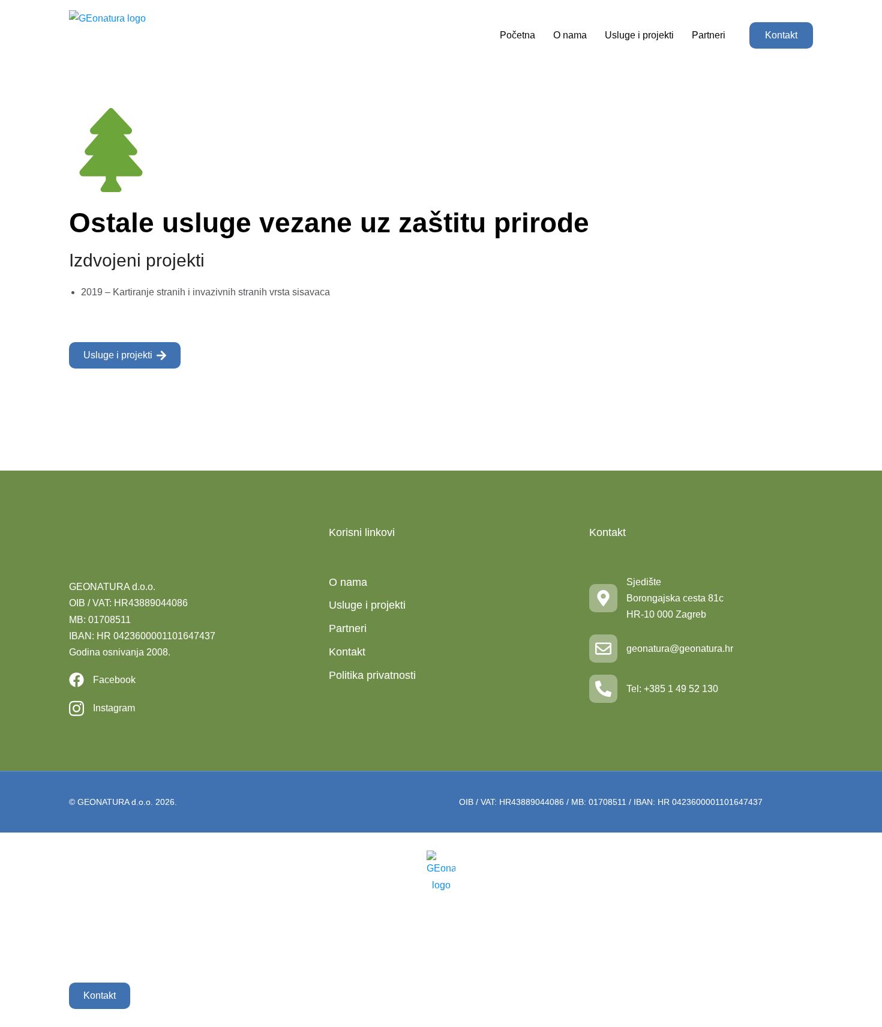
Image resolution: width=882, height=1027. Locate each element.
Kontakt (781, 35)
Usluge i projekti (117, 355)
